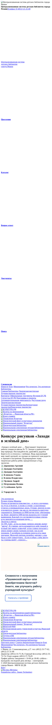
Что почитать (31, 387)
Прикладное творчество (21, 407)
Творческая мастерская (29, 391)
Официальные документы (21, 396)
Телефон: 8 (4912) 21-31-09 (18, 9)
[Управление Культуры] (11, 418)
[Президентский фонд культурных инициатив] (21, 421)
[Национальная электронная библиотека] (19, 430)
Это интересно (44, 387)
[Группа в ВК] (7, 636)
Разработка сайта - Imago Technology (16, 672)
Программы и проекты (26, 398)
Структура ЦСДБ (8, 398)
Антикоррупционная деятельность (16, 400)
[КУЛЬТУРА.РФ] (8, 409)
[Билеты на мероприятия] (12, 412)
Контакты (5, 396)
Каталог (41, 645)
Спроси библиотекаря (25, 642)
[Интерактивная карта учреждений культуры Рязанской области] (26, 631)
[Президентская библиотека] (13, 425)
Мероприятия (19, 387)
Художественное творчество (13, 393)
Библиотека (6, 389)
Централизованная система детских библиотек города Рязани (12, 64)
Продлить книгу (8, 642)
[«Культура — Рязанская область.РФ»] (17, 414)
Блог (11, 387)
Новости (4, 387)
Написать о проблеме (18, 598)
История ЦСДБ (39, 396)
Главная (4, 391)
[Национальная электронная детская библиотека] (22, 428)
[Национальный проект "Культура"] (17, 423)
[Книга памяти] (8, 416)
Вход (3, 667)
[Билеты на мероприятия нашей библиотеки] (21, 613)
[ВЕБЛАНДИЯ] (8, 626)
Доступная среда (38, 400)
